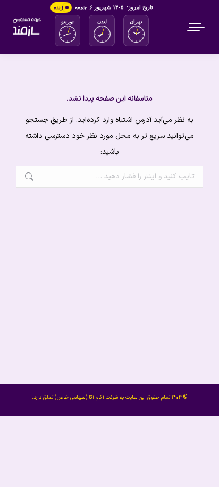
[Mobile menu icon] (197, 27)
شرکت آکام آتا (103, 397)
